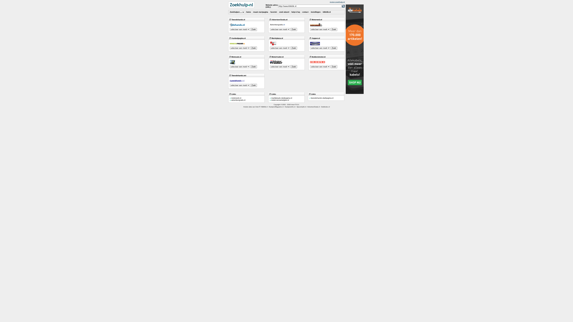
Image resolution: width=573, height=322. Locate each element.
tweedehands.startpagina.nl (321, 98)
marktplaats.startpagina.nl (281, 98)
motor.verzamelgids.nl (279, 100)
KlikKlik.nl (264, 107)
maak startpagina (260, 12)
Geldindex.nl (325, 107)
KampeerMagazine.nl (276, 107)
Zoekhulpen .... (236, 12)
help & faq (295, 12)
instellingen (316, 12)
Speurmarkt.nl (301, 107)
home (248, 12)
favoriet (273, 12)
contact (305, 12)
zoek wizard (284, 12)
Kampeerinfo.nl (290, 107)
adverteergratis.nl (237, 100)
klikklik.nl (327, 12)
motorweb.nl (235, 98)
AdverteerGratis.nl (313, 107)
